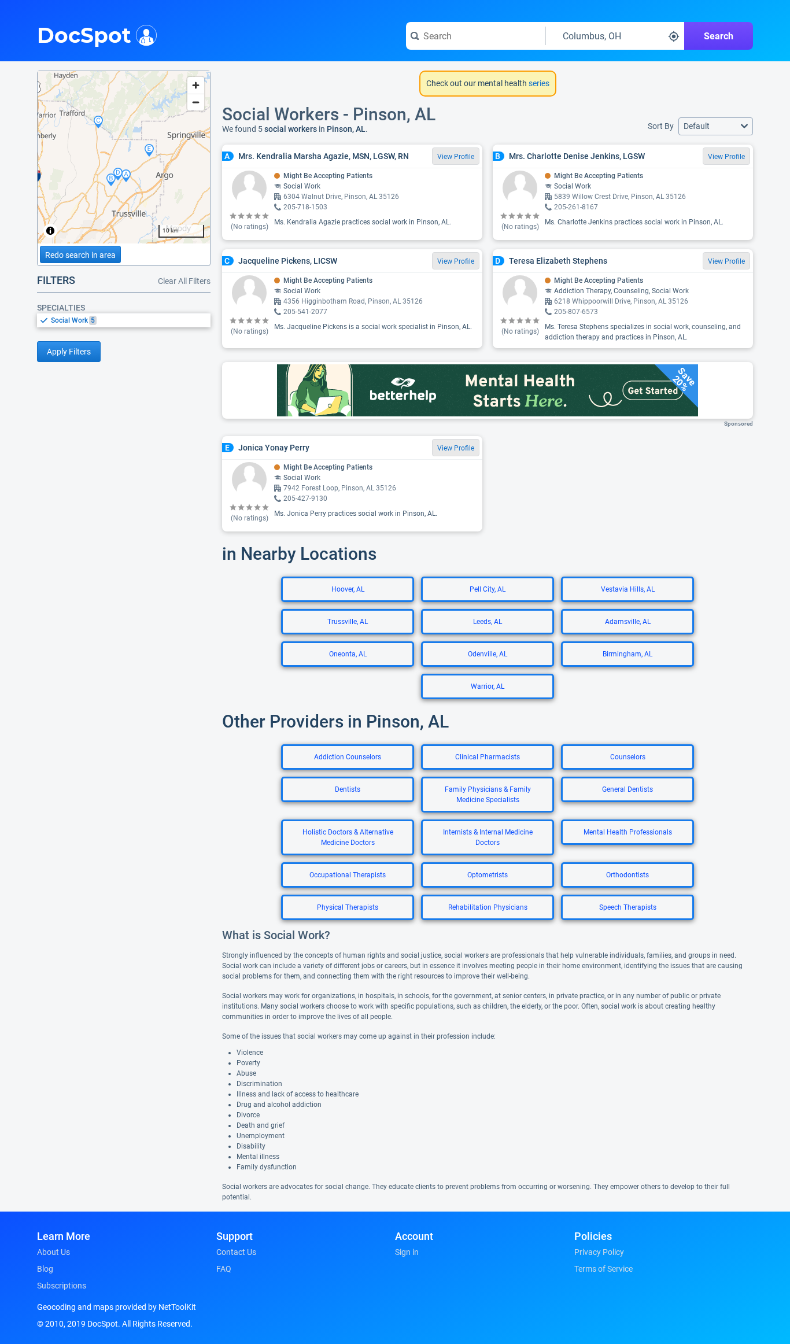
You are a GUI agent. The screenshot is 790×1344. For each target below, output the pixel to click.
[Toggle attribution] (50, 231)
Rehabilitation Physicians (487, 907)
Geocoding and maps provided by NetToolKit (116, 1307)
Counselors (627, 757)
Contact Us (236, 1252)
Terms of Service (603, 1268)
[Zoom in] (195, 85)
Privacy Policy (599, 1252)
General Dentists (627, 789)
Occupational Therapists (347, 875)
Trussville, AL (347, 622)
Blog (45, 1268)
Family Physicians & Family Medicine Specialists (488, 794)
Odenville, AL (487, 654)
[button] (715, 126)
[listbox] (124, 320)
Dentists (347, 789)
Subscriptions (61, 1285)
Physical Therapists (347, 907)
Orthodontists (627, 875)
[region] (124, 157)
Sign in (407, 1252)
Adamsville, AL (628, 622)
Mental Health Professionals (628, 832)
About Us (53, 1252)
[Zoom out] (195, 102)
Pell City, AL (487, 589)
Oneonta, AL (348, 654)
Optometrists (487, 875)
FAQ (223, 1268)
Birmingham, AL (627, 654)
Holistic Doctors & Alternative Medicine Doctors (347, 837)
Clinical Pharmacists (487, 757)
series (538, 83)
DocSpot (84, 34)
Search (718, 36)
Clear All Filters (184, 281)
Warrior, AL (487, 686)
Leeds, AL (487, 622)
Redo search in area (80, 255)
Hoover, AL (347, 589)
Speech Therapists (627, 907)
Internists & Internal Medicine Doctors (488, 837)
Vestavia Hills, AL (628, 589)
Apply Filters (69, 351)
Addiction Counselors (347, 757)
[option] (131, 320)
